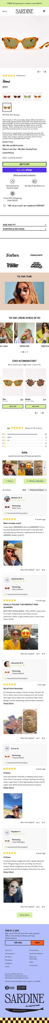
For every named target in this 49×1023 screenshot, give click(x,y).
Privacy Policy (34, 950)
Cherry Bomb (17, 589)
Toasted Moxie (18, 673)
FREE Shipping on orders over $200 (24, 3)
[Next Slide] (44, 468)
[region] (24, 468)
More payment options (24, 175)
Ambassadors (9, 953)
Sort (25, 490)
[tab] (21, 351)
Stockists (8, 957)
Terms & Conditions (36, 953)
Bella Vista (16, 508)
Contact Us (33, 965)
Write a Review (37, 482)
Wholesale (8, 960)
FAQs (31, 962)
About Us (8, 950)
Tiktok (7, 966)
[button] (19, 42)
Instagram (8, 963)
